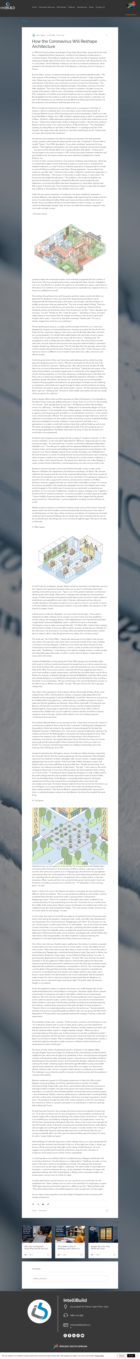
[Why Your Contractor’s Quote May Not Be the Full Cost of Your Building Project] (37, 1234)
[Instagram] (78, 1335)
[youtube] (82, 1335)
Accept (131, 1356)
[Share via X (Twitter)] (38, 1204)
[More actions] (106, 35)
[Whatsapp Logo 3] (65, 1335)
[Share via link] (48, 1204)
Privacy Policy (99, 1356)
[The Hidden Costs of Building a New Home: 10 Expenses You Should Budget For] (70, 1234)
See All (116, 1222)
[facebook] (69, 1335)
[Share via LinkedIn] (43, 1204)
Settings (121, 1356)
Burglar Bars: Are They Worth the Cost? (100, 1247)
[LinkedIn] (74, 1335)
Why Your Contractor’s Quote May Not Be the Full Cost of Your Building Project (36, 1247)
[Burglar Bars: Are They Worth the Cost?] (103, 1234)
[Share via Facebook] (33, 1204)
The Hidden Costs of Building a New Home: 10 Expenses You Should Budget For (69, 1247)
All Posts (25, 21)
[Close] (137, 1355)
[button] (116, 21)
